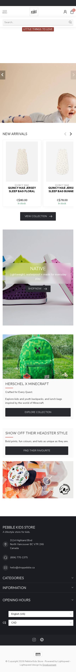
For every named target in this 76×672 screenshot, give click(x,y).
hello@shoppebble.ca (22, 567)
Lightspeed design (29, 664)
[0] (72, 11)
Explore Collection (38, 412)
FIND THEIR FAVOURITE (37, 450)
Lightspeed (63, 661)
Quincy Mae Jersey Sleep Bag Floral (22, 189)
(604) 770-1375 (19, 557)
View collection (36, 216)
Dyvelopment (49, 664)
